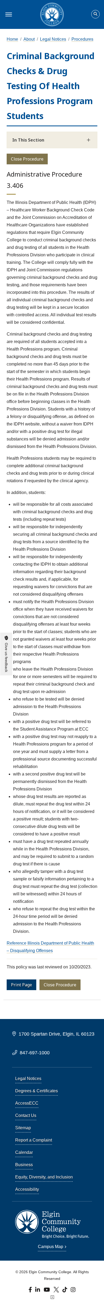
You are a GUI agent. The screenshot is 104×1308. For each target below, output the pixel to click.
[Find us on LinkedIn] (38, 1291)
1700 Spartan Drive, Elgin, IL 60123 (56, 1034)
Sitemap (23, 1128)
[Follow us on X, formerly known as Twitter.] (56, 1291)
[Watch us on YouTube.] (47, 1291)
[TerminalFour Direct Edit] (52, 1297)
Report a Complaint (33, 1140)
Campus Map (50, 1246)
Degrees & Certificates (36, 1091)
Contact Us (25, 1115)
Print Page (21, 985)
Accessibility (27, 1189)
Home (12, 39)
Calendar (24, 1152)
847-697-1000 (35, 1052)
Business (24, 1164)
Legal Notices (53, 39)
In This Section (28, 140)
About (29, 39)
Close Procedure (27, 159)
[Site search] (95, 14)
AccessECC (26, 1103)
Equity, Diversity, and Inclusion (44, 1177)
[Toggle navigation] (7, 14)
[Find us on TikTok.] (65, 1291)
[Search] (95, 14)
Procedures (82, 39)
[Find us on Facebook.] (30, 1291)
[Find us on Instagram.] (73, 1291)
